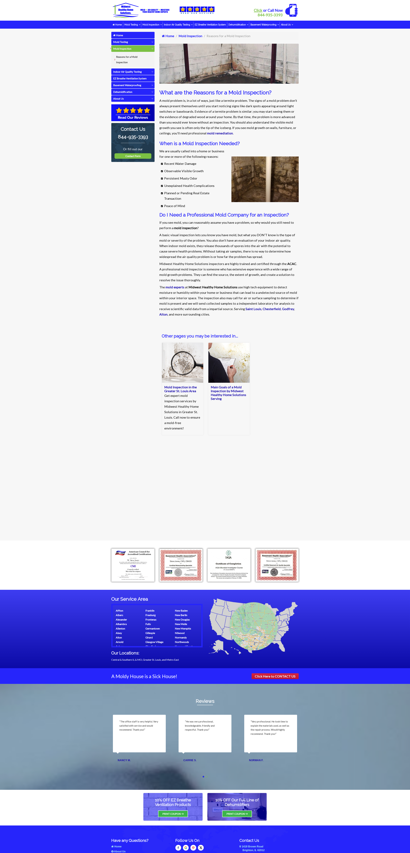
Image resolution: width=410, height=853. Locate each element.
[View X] (201, 848)
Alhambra (121, 623)
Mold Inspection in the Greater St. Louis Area (180, 389)
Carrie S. (124, 760)
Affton (119, 610)
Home (118, 24)
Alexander (121, 619)
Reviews (205, 701)
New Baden (181, 610)
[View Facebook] (178, 848)
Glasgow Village (154, 641)
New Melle (181, 623)
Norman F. (190, 760)
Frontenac (151, 619)
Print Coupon (171, 813)
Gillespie (150, 632)
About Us (286, 24)
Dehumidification (237, 24)
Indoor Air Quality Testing (177, 24)
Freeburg (150, 615)
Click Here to (275, 676)
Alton (163, 314)
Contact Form (133, 155)
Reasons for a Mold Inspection (126, 59)
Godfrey (288, 309)
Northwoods (182, 641)
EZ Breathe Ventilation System (210, 24)
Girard (149, 637)
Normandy (181, 637)
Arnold (119, 641)
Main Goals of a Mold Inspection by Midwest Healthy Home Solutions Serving (228, 392)
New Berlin (181, 615)
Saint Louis (253, 309)
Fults (148, 623)
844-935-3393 (270, 14)
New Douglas (182, 619)
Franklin (149, 610)
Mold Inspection (151, 24)
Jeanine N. (256, 760)
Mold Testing (131, 24)
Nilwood (179, 632)
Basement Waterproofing (263, 24)
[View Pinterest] (193, 848)
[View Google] (186, 848)
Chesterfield (272, 309)
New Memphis (183, 628)
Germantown (152, 628)
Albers (119, 615)
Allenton (120, 628)
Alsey (119, 632)
